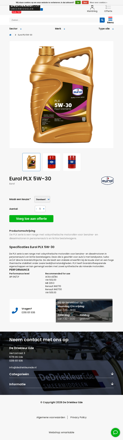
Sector (13, 28)
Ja (78, 3)
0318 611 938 (16, 360)
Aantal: (13, 209)
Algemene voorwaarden (50, 417)
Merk (58, 28)
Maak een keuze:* (20, 199)
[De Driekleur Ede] (26, 7)
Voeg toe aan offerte (31, 219)
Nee (85, 3)
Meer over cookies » (98, 3)
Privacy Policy (78, 417)
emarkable (67, 432)
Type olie (104, 28)
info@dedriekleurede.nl (22, 367)
